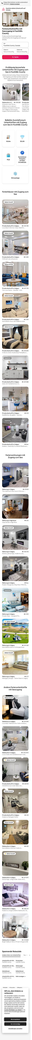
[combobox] (15, 45)
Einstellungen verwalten (15, 1028)
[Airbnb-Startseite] (3, 9)
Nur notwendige (15, 1024)
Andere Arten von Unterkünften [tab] (11, 955)
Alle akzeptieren (15, 1019)
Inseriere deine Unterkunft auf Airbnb (15, 9)
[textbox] (9, 52)
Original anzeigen (15, 4)
